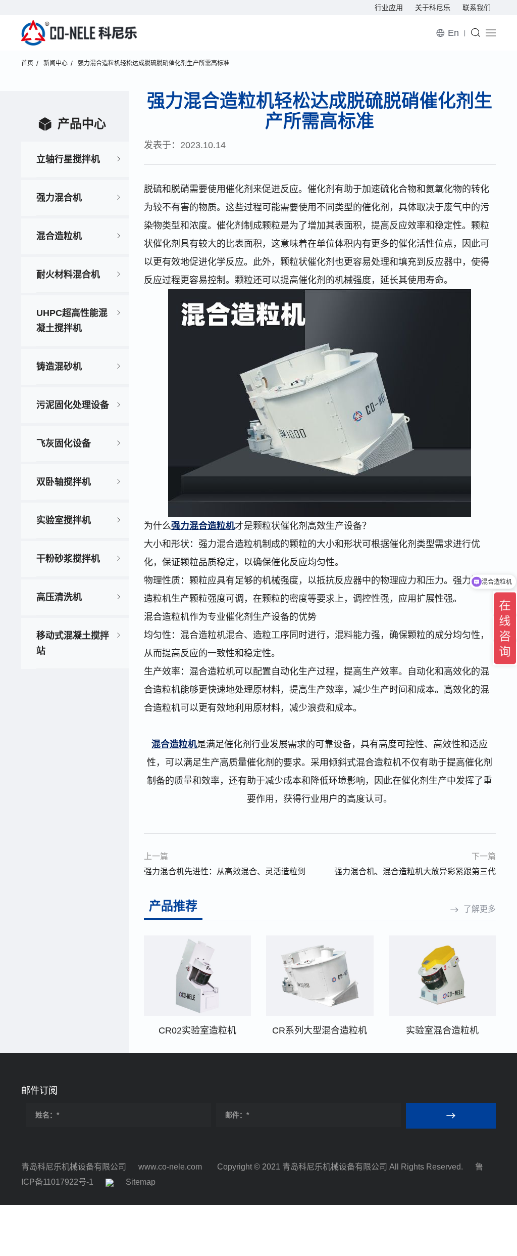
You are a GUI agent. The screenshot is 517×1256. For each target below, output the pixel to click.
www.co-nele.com (170, 1166)
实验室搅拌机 (63, 520)
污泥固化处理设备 (72, 405)
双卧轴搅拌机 (63, 482)
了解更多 (479, 909)
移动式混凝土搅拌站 (72, 643)
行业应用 (389, 8)
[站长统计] (110, 1182)
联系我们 (476, 8)
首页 (27, 63)
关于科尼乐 (432, 8)
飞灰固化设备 (63, 443)
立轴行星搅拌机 (68, 159)
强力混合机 (59, 198)
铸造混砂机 (59, 367)
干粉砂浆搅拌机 (68, 559)
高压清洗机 (59, 597)
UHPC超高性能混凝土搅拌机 (72, 320)
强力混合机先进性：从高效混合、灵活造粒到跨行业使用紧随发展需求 (224, 873)
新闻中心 (55, 63)
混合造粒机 (59, 236)
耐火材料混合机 (68, 275)
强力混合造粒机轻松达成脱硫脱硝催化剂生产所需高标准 (153, 63)
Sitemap (141, 1182)
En (453, 33)
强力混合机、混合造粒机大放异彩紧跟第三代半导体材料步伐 (415, 873)
